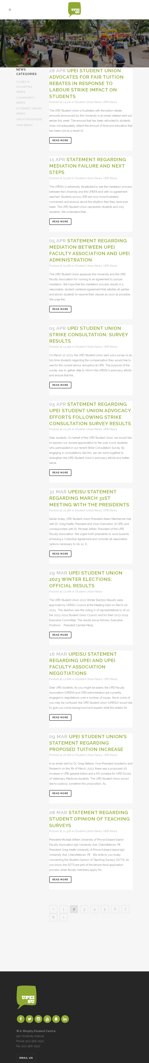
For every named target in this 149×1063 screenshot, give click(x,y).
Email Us (26, 1057)
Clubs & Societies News (24, 87)
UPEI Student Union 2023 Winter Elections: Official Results (86, 579)
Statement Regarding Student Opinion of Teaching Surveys (89, 819)
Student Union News (88, 102)
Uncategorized (29, 119)
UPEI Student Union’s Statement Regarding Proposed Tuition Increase (88, 743)
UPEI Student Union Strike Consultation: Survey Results (88, 334)
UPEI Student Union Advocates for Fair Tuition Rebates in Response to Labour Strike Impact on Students (86, 83)
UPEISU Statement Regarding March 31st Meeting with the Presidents (89, 498)
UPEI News (24, 125)
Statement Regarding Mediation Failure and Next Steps (87, 166)
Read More (60, 140)
